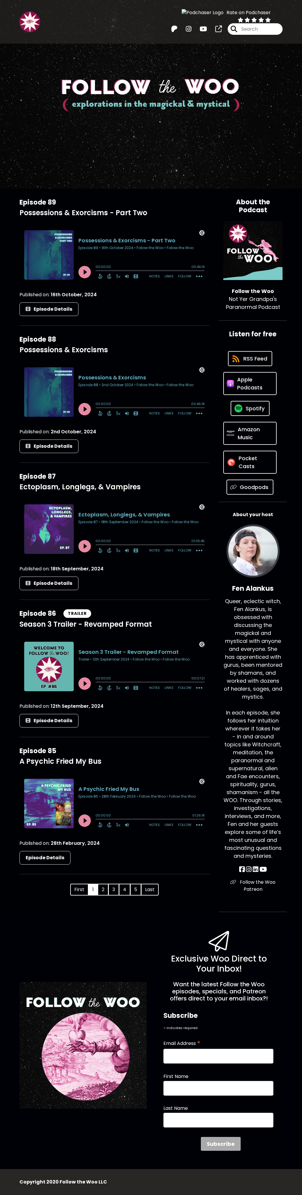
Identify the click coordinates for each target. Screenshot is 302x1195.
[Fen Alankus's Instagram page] (249, 869)
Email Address (182, 1043)
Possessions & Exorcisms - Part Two (83, 213)
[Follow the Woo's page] (215, 29)
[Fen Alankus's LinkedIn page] (255, 869)
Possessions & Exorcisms (63, 350)
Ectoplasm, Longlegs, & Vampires (80, 487)
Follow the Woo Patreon (257, 886)
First (79, 889)
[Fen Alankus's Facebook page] (242, 869)
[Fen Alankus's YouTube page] (263, 869)
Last (150, 889)
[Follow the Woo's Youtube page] (200, 29)
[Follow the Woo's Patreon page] (174, 29)
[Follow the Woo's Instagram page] (185, 29)
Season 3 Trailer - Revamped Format (85, 624)
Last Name (175, 1108)
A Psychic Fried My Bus (60, 761)
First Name (175, 1076)
